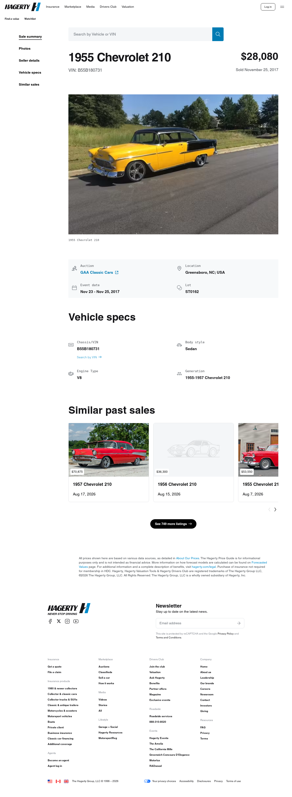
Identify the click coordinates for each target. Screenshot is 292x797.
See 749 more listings (171, 524)
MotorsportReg (108, 738)
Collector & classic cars (62, 694)
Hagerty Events (158, 738)
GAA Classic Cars (96, 272)
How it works (106, 683)
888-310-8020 (157, 721)
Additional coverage (60, 744)
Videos (103, 699)
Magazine (155, 694)
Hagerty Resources (110, 732)
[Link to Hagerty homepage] (69, 609)
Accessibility (186, 781)
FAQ (202, 727)
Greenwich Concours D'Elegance (169, 754)
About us (205, 672)
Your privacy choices (164, 781)
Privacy (205, 733)
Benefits (154, 683)
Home (204, 666)
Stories (103, 705)
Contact (205, 700)
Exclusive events (159, 700)
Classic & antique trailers (63, 705)
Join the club (157, 666)
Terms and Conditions (168, 637)
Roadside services (160, 716)
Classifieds (105, 672)
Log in (268, 6)
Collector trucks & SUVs (62, 699)
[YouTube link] (76, 621)
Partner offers (158, 688)
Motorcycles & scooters (62, 710)
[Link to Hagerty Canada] (58, 781)
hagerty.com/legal (204, 566)
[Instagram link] (67, 621)
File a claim (54, 672)
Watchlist (30, 18)
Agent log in (55, 765)
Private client (56, 727)
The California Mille (161, 749)
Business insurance (60, 733)
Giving (204, 711)
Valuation (155, 672)
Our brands (207, 683)
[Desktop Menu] (282, 7)
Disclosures (204, 781)
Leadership (207, 677)
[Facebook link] (50, 621)
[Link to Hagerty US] (50, 781)
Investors (206, 705)
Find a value (12, 18)
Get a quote (55, 666)
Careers (205, 688)
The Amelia (156, 743)
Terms (204, 738)
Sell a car (104, 677)
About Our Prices (187, 558)
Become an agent (58, 760)
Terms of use (233, 781)
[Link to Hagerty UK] (66, 781)
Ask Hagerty (157, 677)
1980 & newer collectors (62, 688)
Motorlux (154, 760)
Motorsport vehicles (60, 716)
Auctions (104, 666)
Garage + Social (108, 727)
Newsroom (207, 694)
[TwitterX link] (59, 621)
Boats (51, 721)
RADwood (155, 765)
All (100, 710)
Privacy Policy (226, 633)
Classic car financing (60, 738)
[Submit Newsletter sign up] (238, 623)
